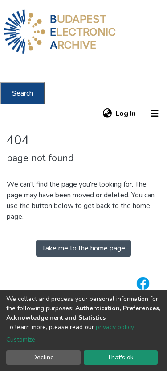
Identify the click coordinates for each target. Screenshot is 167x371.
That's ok (120, 357)
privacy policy (115, 327)
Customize (20, 339)
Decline (43, 357)
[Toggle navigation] (154, 113)
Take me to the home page (83, 248)
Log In (126, 113)
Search (22, 93)
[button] (107, 113)
